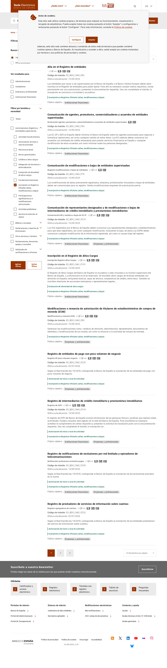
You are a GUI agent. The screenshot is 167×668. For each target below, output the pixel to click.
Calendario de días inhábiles (60, 611)
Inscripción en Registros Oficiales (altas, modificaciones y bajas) (29, 188)
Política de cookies (68, 640)
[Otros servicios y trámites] (41, 236)
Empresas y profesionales (26, 92)
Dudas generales (129, 621)
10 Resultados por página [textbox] (137, 553)
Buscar (152, 21)
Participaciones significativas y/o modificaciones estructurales (26, 200)
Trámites (19, 58)
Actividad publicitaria (27, 209)
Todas (17, 119)
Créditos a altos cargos (28, 160)
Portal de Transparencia (21, 621)
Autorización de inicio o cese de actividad (28, 143)
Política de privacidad (49, 640)
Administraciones (22, 81)
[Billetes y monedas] (41, 223)
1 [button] (53, 554)
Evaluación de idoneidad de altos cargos (29, 173)
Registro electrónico (54, 589)
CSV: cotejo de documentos (96, 616)
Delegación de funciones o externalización (29, 165)
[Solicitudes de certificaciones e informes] (41, 249)
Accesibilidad (96, 640)
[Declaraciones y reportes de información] (41, 228)
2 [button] (62, 554)
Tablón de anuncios (113, 589)
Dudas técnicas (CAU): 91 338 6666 (137, 616)
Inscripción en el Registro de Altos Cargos (72, 255)
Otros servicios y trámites (26, 236)
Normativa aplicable (56, 616)
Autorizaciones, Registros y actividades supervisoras (26, 129)
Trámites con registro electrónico (85, 589)
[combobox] (140, 553)
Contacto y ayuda (130, 605)
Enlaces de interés (57, 605)
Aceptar (91, 40)
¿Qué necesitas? (82, 6)
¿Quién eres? (57, 6)
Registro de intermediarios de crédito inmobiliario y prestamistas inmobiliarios (94, 400)
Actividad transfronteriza (29, 137)
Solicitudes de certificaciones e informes (26, 251)
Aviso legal (83, 640)
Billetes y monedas (23, 223)
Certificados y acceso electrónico (26, 589)
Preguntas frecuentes (144, 589)
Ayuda (125, 611)
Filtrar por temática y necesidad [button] (20, 110)
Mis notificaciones (93, 611)
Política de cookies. (123, 27)
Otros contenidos (22, 63)
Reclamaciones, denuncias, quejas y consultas (26, 242)
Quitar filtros (34, 265)
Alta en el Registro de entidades (66, 66)
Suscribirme (147, 569)
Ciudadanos (20, 87)
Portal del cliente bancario (22, 616)
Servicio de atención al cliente (28, 215)
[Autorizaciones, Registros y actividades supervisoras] (41, 128)
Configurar (76, 40)
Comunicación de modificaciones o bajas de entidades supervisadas (88, 165)
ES (146, 6)
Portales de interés (20, 605)
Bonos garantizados (27, 155)
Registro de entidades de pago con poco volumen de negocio (84, 353)
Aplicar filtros (18, 265)
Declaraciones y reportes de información (27, 229)
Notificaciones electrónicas (98, 605)
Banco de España (18, 611)
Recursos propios (26, 150)
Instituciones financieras (25, 97)
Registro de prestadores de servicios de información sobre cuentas (87, 503)
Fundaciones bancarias (28, 180)
